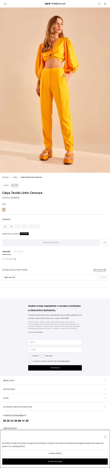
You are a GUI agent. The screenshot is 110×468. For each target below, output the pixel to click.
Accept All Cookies (55, 461)
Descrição (6, 252)
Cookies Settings (55, 453)
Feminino (35, 356)
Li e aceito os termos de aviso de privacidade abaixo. (51, 361)
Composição (18, 252)
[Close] (105, 437)
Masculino (49, 356)
